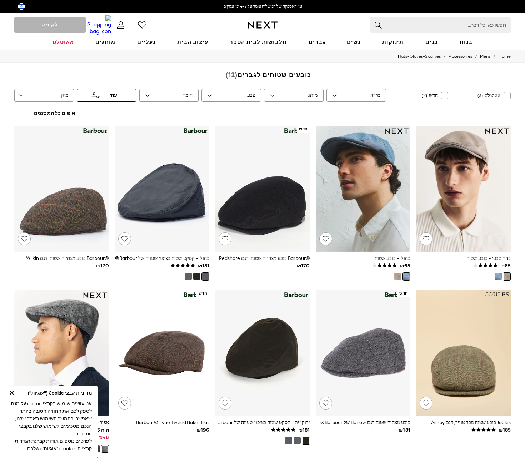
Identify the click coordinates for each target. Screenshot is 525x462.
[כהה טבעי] (506, 276)
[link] (121, 25)
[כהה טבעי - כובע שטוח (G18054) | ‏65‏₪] (463, 189)
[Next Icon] (263, 25)
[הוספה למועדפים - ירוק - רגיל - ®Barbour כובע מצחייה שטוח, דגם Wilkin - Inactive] (24, 239)
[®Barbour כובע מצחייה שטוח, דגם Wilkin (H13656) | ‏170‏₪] (61, 189)
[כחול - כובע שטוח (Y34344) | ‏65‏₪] (363, 189)
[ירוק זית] (196, 276)
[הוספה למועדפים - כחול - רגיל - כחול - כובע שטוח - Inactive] (326, 239)
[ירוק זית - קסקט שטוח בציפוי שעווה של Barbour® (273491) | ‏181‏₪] (262, 353)
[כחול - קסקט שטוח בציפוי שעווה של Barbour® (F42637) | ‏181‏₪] (162, 189)
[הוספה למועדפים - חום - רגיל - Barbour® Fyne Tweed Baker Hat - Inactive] (125, 403)
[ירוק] (188, 276)
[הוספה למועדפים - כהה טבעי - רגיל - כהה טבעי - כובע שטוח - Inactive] (426, 239)
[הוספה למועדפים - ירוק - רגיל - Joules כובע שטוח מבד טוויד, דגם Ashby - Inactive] (426, 403)
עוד (113, 95)
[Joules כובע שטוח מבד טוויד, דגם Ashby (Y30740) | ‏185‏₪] (463, 353)
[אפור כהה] (105, 448)
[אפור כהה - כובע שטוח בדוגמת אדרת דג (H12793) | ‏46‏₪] (61, 353)
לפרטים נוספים (76, 441)
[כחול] (498, 276)
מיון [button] (64, 95)
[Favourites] (142, 25)
